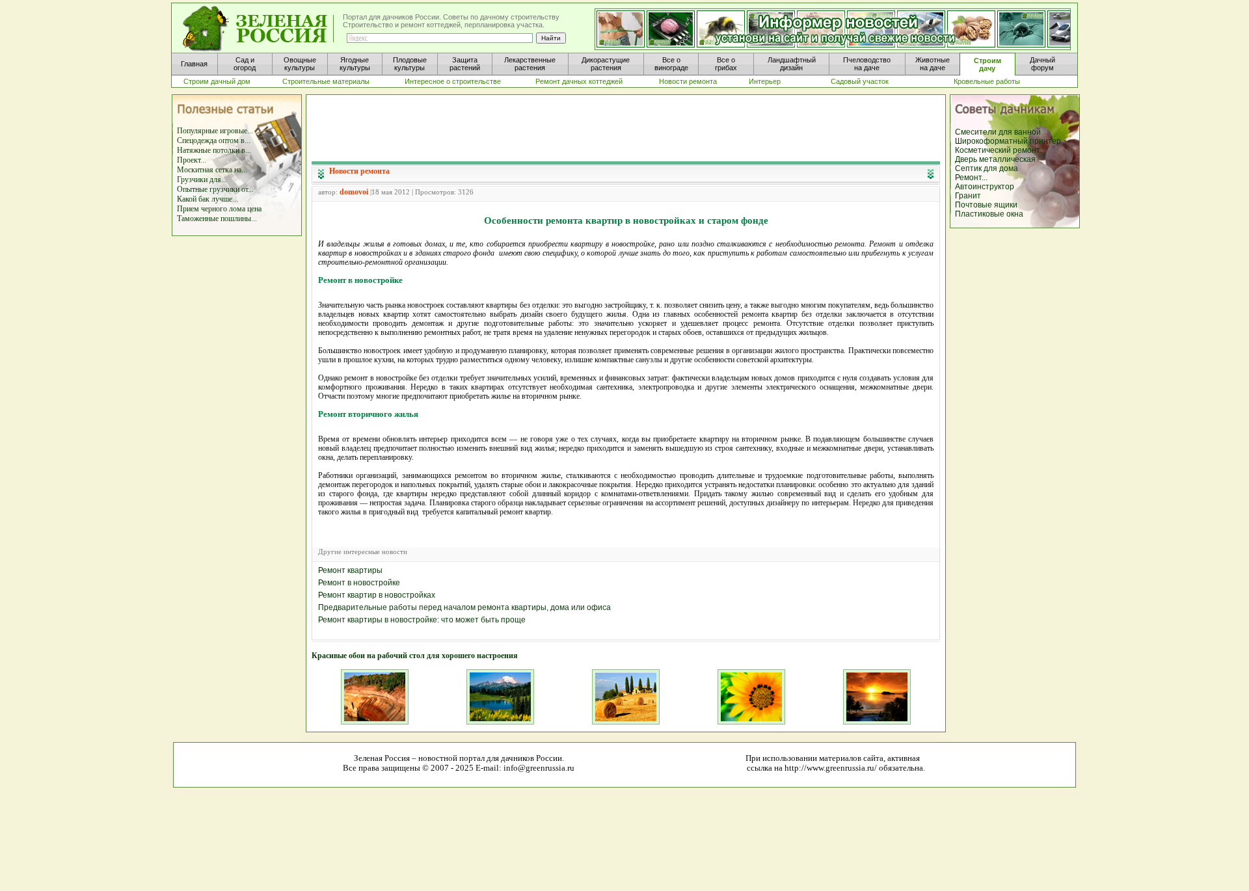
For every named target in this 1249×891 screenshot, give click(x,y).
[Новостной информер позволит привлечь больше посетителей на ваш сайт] (832, 30)
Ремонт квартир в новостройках (376, 595)
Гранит (968, 195)
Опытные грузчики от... (215, 189)
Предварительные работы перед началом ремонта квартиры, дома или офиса (464, 607)
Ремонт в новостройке (359, 582)
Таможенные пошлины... (217, 218)
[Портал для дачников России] (258, 29)
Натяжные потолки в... (214, 150)
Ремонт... (971, 177)
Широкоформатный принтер (1008, 141)
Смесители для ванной (998, 132)
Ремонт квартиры (350, 570)
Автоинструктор (984, 186)
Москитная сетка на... (212, 169)
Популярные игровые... (215, 130)
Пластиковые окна (989, 214)
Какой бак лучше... (207, 199)
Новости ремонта (359, 171)
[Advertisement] (626, 127)
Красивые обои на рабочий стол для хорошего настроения (415, 655)
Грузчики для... (202, 179)
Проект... (191, 160)
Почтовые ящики (986, 204)
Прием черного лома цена (219, 208)
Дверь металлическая (995, 159)
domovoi (354, 191)
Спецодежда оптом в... (213, 140)
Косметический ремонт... (1000, 150)
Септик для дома (986, 168)
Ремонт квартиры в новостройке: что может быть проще (422, 619)
